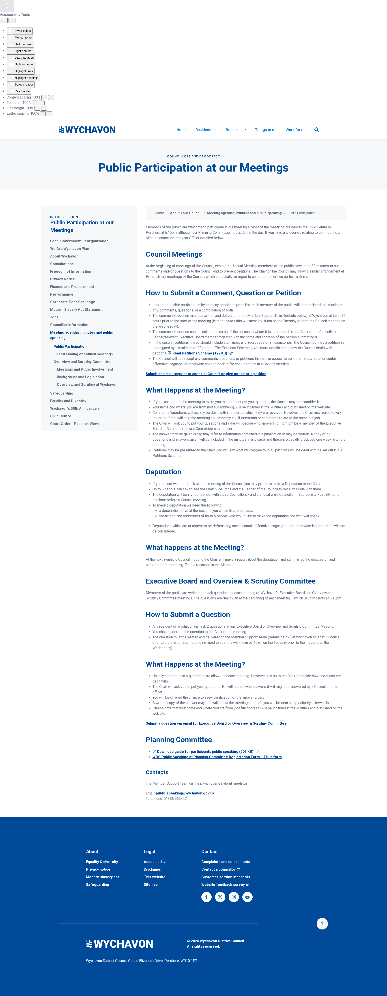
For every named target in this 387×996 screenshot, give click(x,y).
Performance (61, 294)
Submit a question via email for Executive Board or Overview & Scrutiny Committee (216, 723)
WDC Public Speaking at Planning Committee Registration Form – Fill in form (217, 757)
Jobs (54, 317)
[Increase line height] (44, 108)
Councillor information (69, 325)
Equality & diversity (102, 862)
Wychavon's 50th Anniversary (75, 408)
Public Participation (70, 346)
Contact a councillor (220, 869)
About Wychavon (64, 256)
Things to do (266, 129)
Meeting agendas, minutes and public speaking (81, 335)
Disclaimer (153, 869)
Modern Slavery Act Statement (76, 309)
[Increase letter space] (49, 113)
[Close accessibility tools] (12, 20)
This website (155, 877)
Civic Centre (60, 416)
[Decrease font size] (35, 103)
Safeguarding (61, 393)
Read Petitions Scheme (202, 353)
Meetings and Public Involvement (85, 369)
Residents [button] (204, 129)
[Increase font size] (42, 103)
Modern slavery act (102, 877)
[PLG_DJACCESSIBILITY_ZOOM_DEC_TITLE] (44, 97)
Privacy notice (98, 869)
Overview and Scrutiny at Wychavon (87, 384)
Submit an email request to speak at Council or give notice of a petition (206, 374)
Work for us (295, 129)
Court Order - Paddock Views (75, 424)
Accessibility (154, 862)
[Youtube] (247, 897)
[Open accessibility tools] (7, 6)
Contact (209, 851)
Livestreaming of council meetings (83, 354)
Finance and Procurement (72, 287)
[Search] (316, 130)
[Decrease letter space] (43, 113)
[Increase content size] (51, 97)
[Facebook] (206, 897)
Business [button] (234, 129)
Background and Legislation (80, 377)
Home (181, 129)
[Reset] (4, 20)
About (92, 851)
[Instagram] (234, 897)
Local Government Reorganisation (79, 241)
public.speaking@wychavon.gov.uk (185, 793)
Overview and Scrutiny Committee (83, 362)
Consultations (62, 264)
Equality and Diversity (68, 401)
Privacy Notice (62, 279)
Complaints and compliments (225, 862)
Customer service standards (225, 877)
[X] (220, 897)
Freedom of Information (70, 271)
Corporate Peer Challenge (72, 302)
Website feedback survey (225, 884)
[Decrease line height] (37, 108)
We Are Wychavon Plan (69, 249)
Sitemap (151, 884)
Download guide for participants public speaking (208, 751)
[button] (322, 923)
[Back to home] (87, 130)
